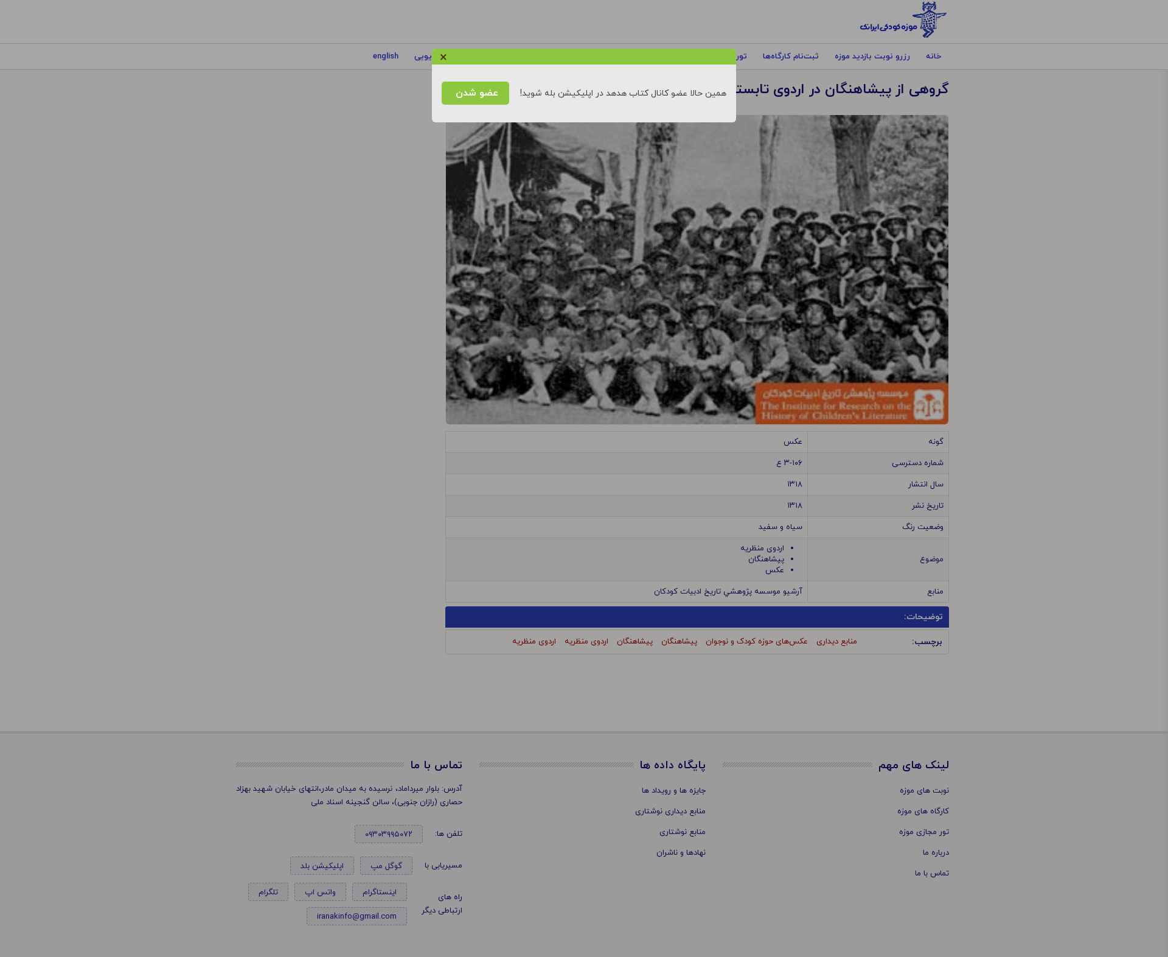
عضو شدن (475, 93)
